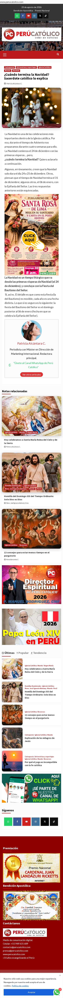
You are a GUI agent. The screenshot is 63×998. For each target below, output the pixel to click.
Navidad (16, 71)
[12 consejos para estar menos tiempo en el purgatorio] (31, 529)
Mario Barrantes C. (12, 559)
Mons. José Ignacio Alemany (16, 489)
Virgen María (32, 432)
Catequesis (9, 67)
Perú (39, 489)
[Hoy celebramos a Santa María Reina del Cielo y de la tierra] (31, 416)
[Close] (60, 975)
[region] (31, 985)
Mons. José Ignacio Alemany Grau (17, 503)
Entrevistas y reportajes (26, 67)
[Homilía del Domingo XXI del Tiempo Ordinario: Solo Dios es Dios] (31, 472)
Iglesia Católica (45, 67)
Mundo (7, 71)
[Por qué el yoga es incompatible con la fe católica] (12, 761)
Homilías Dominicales (13, 486)
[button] (5, 54)
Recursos (23, 545)
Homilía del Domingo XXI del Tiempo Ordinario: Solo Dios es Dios (40, 694)
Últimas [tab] (9, 653)
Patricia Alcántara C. (14, 83)
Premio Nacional (42, 10)
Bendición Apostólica (23, 10)
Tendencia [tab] (39, 653)
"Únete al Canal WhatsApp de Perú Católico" (33, 365)
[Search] (58, 54)
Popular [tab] (23, 653)
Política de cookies (20, 985)
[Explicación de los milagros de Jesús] (12, 738)
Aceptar (31, 992)
